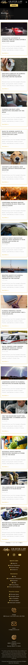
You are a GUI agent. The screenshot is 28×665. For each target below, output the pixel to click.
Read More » (5, 53)
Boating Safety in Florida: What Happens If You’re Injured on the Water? (12, 276)
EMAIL (14, 628)
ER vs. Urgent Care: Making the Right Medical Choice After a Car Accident (12, 348)
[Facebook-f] (8, 554)
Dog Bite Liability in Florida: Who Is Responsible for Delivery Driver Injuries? (13, 75)
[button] (26, 2)
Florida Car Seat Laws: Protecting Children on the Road (13, 110)
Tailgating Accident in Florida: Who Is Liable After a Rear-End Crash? (14, 39)
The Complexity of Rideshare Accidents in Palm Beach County (13, 488)
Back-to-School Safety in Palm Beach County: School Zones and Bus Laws (13, 133)
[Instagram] (14, 554)
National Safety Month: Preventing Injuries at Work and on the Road (13, 453)
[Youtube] (19, 554)
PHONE (14, 614)
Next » (21, 542)
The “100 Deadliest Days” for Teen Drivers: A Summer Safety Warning (14, 417)
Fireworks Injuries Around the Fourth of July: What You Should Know (13, 204)
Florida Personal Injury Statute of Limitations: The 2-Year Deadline (14, 312)
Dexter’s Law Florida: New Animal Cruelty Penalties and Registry (13, 168)
